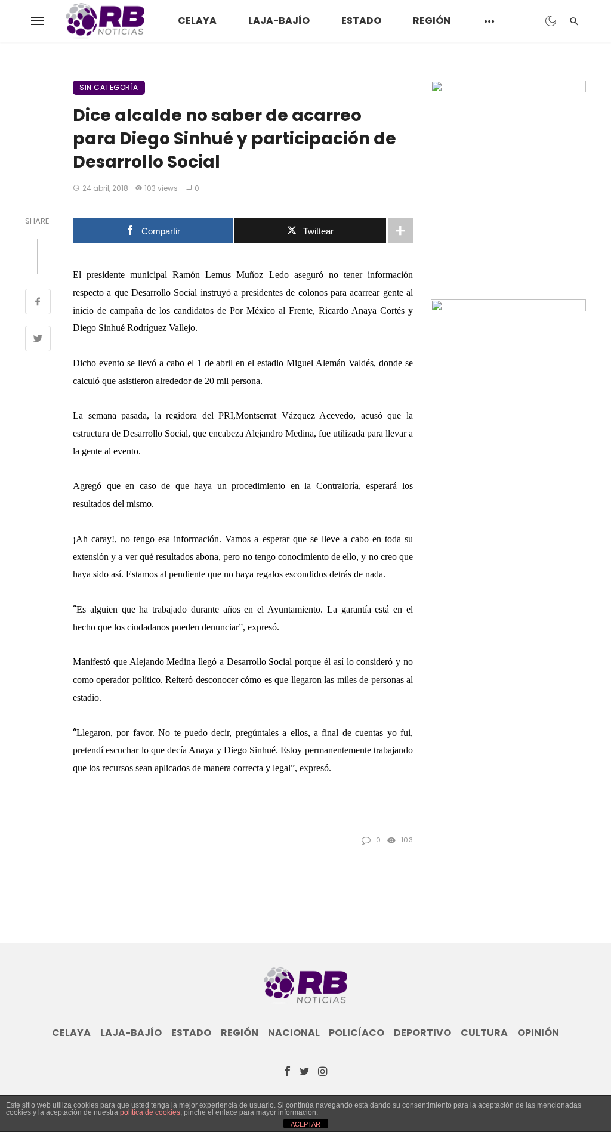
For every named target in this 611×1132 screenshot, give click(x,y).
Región (431, 20)
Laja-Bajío (279, 20)
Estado (361, 20)
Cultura (484, 1033)
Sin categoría (108, 87)
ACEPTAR (305, 1124)
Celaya (197, 20)
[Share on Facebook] (38, 303)
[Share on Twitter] (38, 340)
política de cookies (150, 1112)
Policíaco (356, 1033)
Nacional (294, 1033)
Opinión (538, 1033)
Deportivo (422, 1033)
